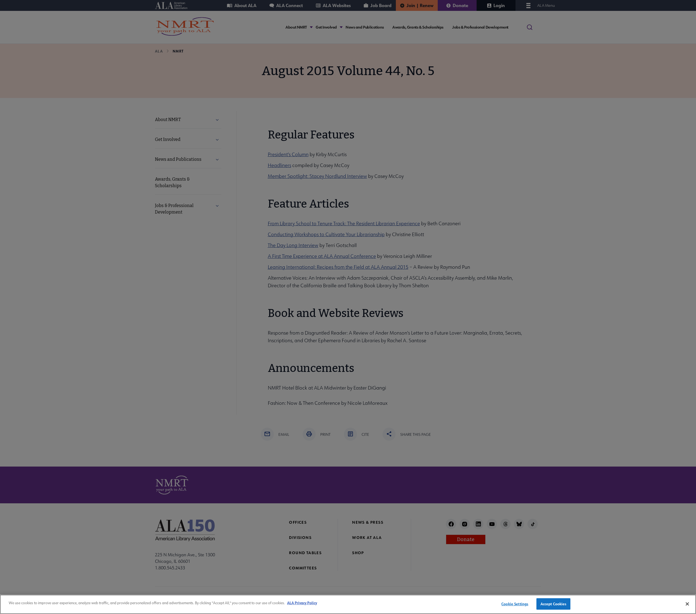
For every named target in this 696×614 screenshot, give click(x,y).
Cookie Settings (514, 603)
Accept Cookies (553, 603)
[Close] (687, 604)
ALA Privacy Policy (302, 602)
